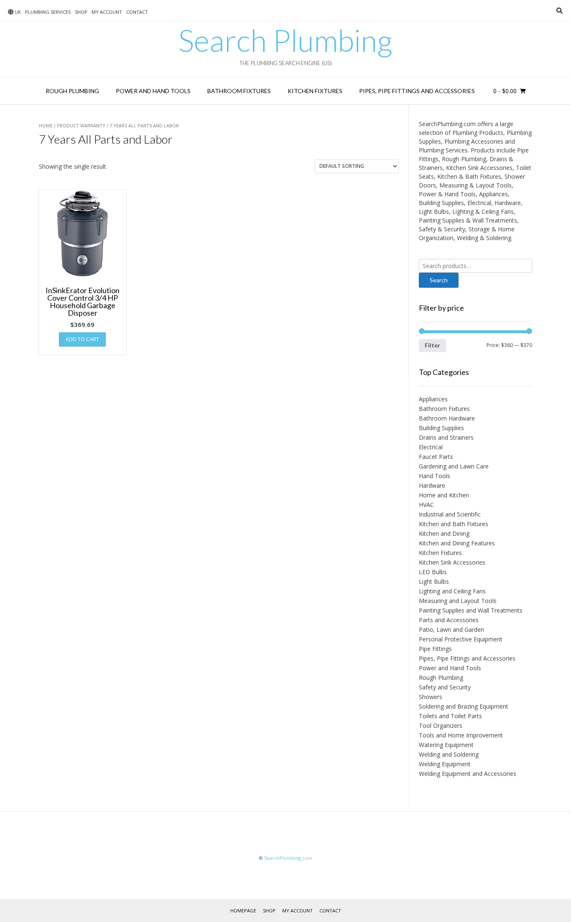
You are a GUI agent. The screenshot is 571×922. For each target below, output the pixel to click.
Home (46, 125)
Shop (81, 12)
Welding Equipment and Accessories (467, 774)
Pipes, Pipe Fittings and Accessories (417, 90)
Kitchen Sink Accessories (452, 562)
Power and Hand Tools (153, 90)
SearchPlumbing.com (288, 858)
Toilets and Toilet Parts (450, 716)
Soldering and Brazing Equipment (463, 706)
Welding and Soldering (449, 754)
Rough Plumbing (72, 90)
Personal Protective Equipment (460, 639)
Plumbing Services (48, 12)
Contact (137, 12)
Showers (430, 697)
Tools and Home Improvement (461, 735)
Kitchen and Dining (444, 533)
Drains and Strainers (446, 437)
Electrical (431, 447)
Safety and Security (445, 687)
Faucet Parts (436, 457)
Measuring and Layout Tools (458, 601)
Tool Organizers (440, 725)
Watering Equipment (446, 745)
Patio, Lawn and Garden (451, 629)
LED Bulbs (433, 572)
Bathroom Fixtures (239, 90)
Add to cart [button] (82, 339)
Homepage (243, 910)
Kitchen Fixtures (315, 90)
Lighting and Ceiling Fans (452, 591)
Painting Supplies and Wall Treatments (471, 610)
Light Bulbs (434, 581)
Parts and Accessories (449, 620)
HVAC (426, 505)
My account (107, 12)
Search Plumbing (285, 40)
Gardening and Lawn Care (454, 466)
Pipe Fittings (435, 649)
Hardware (432, 485)
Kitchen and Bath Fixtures (453, 524)
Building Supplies (441, 428)
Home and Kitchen (444, 495)
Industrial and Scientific (450, 514)
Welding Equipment (445, 764)
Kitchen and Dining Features (457, 543)
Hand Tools (434, 476)
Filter (432, 345)
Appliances (433, 399)
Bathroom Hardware (447, 418)
